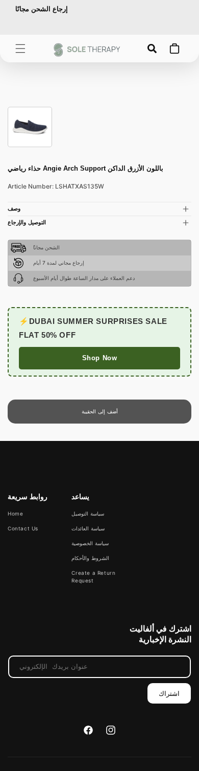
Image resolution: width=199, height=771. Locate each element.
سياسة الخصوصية (90, 543)
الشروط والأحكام (90, 558)
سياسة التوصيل (87, 513)
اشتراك (169, 693)
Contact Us (23, 528)
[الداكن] (30, 127)
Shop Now (99, 358)
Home (15, 513)
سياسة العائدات (88, 528)
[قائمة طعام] (20, 48)
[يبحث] (152, 48)
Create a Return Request (93, 576)
